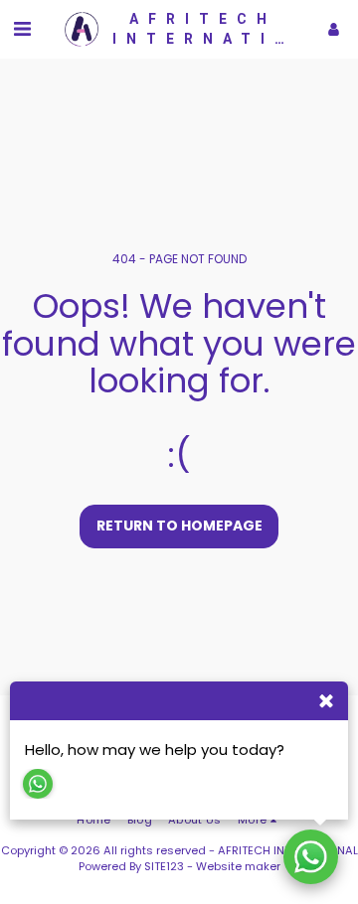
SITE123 (164, 866)
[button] (22, 29)
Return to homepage (179, 525)
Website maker (238, 866)
